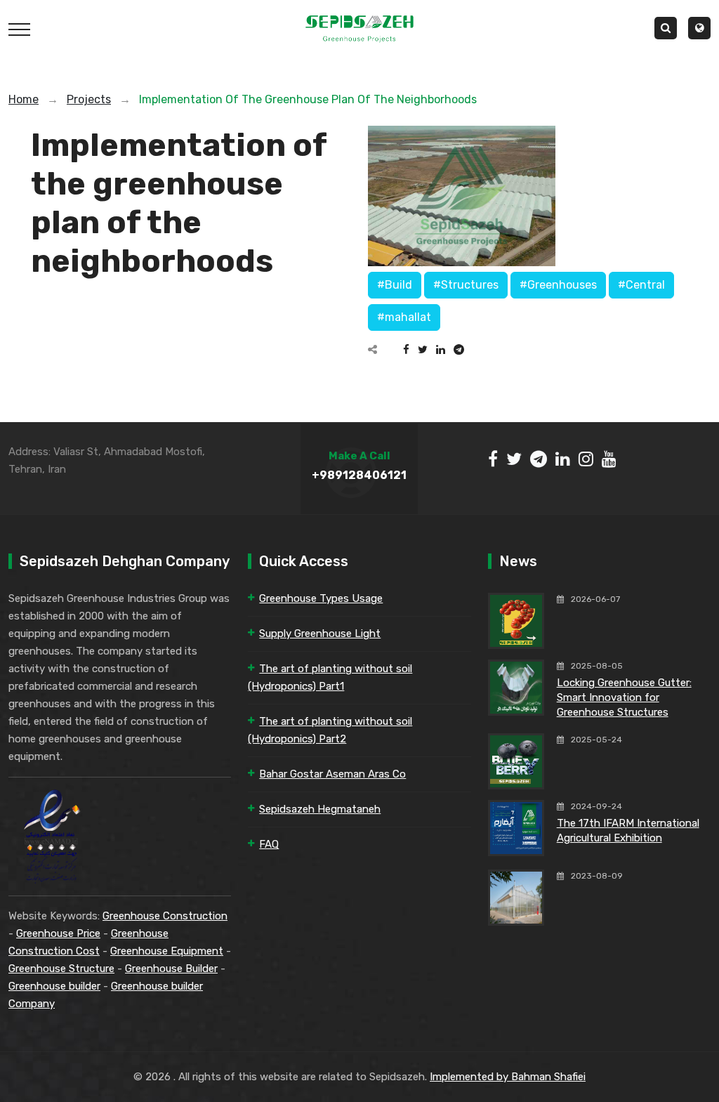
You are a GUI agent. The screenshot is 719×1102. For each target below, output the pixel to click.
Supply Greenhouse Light (320, 633)
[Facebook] (406, 349)
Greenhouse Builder (171, 968)
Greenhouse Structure (61, 968)
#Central (641, 284)
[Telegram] (459, 349)
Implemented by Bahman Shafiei (508, 1076)
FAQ (269, 844)
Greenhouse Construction (165, 916)
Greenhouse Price (58, 933)
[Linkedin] (440, 349)
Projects (89, 99)
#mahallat (404, 317)
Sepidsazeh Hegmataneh (320, 809)
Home (23, 99)
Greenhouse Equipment (166, 951)
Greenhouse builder (54, 986)
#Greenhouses (558, 284)
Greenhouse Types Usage (321, 598)
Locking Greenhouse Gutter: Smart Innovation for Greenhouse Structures (624, 697)
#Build (394, 284)
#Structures (466, 284)
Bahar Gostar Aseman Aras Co (332, 774)
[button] (699, 28)
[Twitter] (423, 349)
